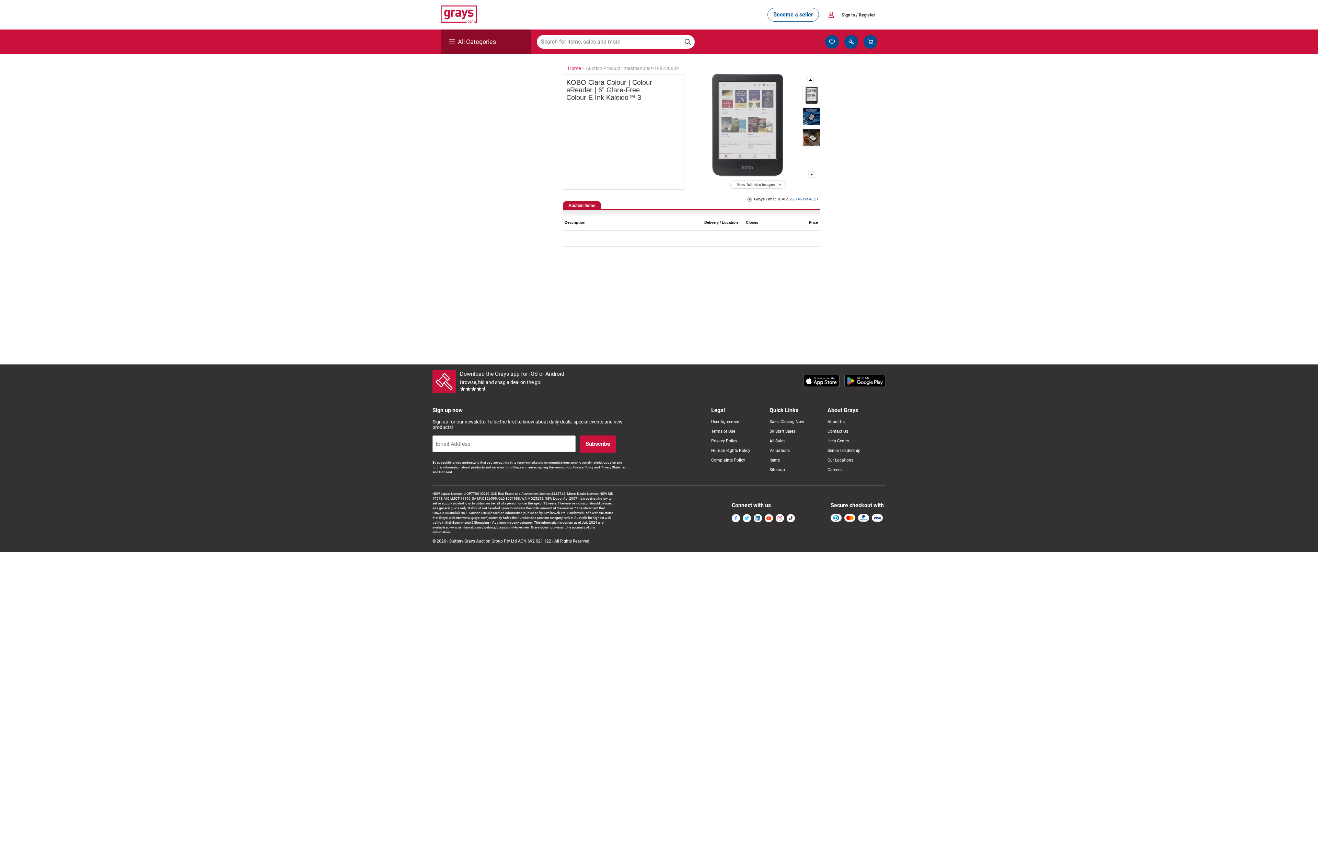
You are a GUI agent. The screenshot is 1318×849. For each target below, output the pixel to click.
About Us (836, 421)
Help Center (838, 441)
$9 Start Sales (782, 431)
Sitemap (777, 469)
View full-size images (756, 185)
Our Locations (840, 460)
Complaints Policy (728, 460)
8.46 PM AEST (807, 199)
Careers (835, 469)
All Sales (777, 441)
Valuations (780, 450)
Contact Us (838, 431)
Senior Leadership (844, 450)
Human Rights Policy (730, 450)
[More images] (811, 80)
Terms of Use (723, 431)
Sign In (858, 15)
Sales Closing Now (787, 421)
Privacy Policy (724, 441)
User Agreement (726, 421)
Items (775, 460)
